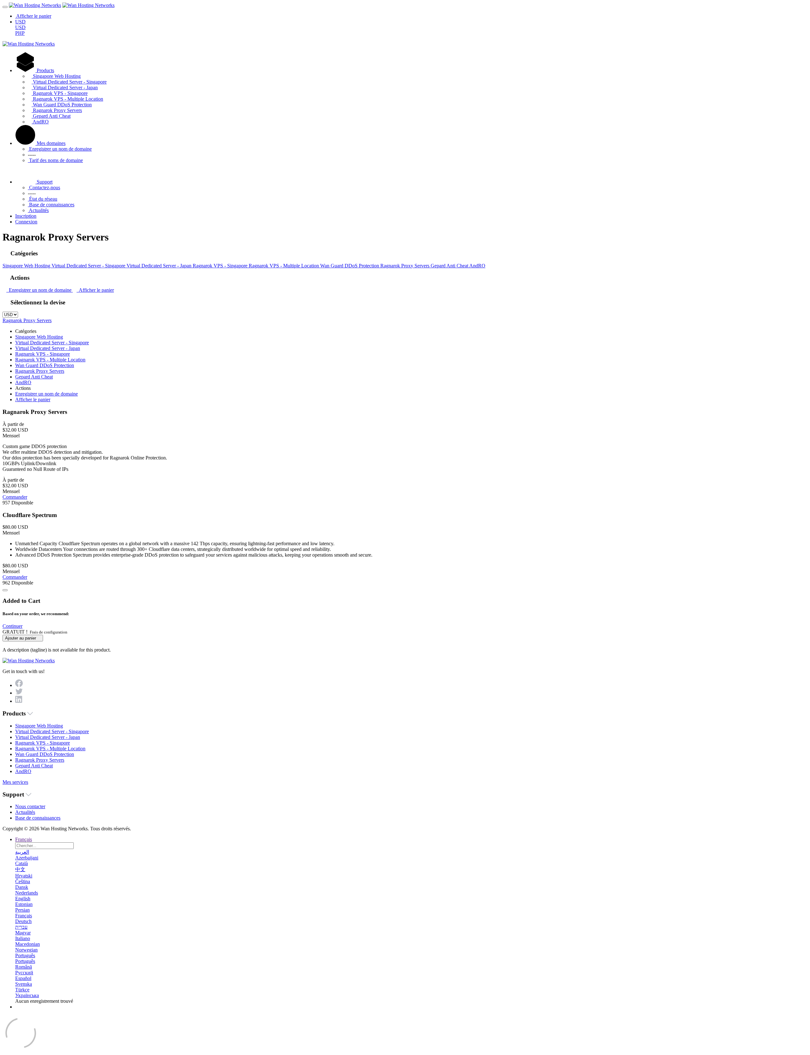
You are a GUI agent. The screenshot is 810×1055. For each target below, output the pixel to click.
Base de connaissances (51, 204)
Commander (15, 497)
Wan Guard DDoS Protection (62, 104)
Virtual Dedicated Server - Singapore (69, 81)
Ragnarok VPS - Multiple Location (67, 99)
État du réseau (42, 199)
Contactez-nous (44, 187)
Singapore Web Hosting (56, 76)
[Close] (5, 590)
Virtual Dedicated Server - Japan (65, 87)
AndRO (40, 121)
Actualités (38, 210)
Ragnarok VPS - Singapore (60, 93)
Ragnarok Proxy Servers (57, 110)
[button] (12, 626)
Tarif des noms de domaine (55, 160)
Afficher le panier (95, 290)
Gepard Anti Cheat (51, 116)
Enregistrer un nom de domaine (60, 149)
